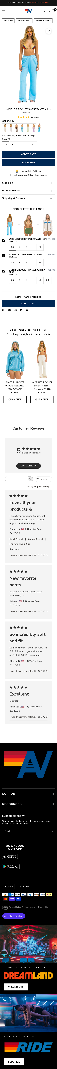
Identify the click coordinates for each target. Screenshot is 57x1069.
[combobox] (39, 486)
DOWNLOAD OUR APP (15, 847)
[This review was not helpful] (44, 556)
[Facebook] (4, 310)
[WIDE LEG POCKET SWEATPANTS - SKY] (39, 127)
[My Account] (48, 11)
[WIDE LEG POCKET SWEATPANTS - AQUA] (22, 127)
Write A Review (28, 465)
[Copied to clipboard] (27, 310)
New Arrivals (24, 21)
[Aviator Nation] (28, 959)
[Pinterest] (16, 310)
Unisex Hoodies (43, 21)
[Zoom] (48, 31)
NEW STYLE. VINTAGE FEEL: (28, 2)
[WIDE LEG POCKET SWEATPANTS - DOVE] (11, 127)
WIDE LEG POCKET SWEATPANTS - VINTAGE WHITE (42, 385)
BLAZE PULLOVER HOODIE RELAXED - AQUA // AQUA (15, 385)
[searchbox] (16, 479)
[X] (10, 310)
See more (14, 549)
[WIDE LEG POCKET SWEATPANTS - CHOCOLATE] (16, 127)
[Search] (44, 11)
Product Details (11, 190)
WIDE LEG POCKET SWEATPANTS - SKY (32, 239)
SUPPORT (9, 793)
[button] (16, 986)
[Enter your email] (52, 831)
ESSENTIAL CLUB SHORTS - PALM (32, 255)
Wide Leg (8, 21)
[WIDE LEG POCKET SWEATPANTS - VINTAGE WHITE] (5, 127)
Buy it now (28, 162)
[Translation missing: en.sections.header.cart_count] (53, 11)
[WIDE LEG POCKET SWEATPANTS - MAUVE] (34, 127)
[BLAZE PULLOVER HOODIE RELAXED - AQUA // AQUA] (15, 359)
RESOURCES (12, 804)
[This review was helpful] (39, 556)
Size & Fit (7, 183)
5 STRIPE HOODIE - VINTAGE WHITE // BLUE (32, 271)
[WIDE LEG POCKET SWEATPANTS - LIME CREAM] (28, 127)
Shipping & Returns (13, 198)
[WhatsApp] (22, 310)
